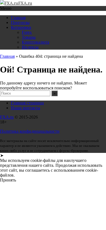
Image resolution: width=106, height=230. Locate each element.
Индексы (30, 47)
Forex (27, 32)
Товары (29, 37)
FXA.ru (7, 117)
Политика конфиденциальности (30, 131)
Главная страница (27, 103)
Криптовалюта (35, 42)
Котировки (21, 27)
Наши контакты (25, 107)
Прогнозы (20, 22)
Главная (18, 17)
